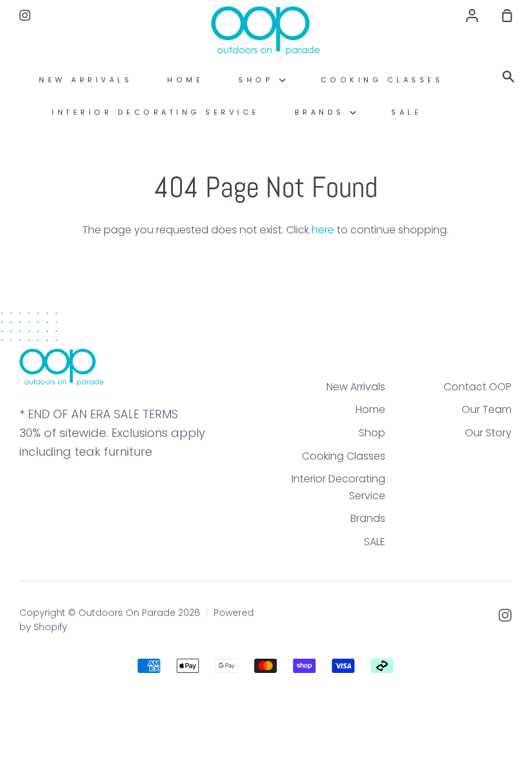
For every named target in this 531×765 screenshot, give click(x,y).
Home (185, 80)
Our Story (488, 432)
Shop (258, 80)
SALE (406, 112)
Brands (322, 112)
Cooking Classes (382, 80)
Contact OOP (478, 386)
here (322, 229)
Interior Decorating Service (156, 112)
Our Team (487, 409)
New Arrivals (85, 80)
